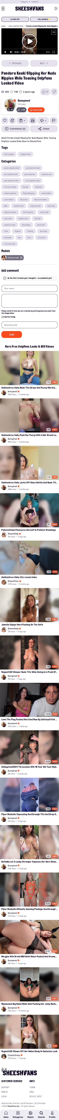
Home (3, 26)
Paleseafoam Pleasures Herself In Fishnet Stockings (28, 529)
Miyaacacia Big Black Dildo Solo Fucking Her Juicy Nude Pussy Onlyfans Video (29, 1003)
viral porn (41, 237)
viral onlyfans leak (32, 180)
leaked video (18, 206)
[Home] (29, 8)
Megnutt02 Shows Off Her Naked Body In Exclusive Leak (29, 1051)
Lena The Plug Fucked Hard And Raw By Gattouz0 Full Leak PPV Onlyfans (29, 719)
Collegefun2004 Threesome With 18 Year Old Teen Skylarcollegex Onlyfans (29, 766)
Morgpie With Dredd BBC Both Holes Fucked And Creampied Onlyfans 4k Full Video (29, 956)
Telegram (24, 2)
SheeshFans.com (13, 1106)
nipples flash (25, 154)
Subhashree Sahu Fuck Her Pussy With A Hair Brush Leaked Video (29, 435)
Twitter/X (34, 2)
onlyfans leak (35, 206)
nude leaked (8, 199)
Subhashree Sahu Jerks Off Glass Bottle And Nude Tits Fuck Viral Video (29, 482)
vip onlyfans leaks (33, 168)
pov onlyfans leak (11, 174)
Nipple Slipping (28, 193)
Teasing (30, 231)
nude (6, 231)
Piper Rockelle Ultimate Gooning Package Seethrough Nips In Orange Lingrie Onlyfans (29, 909)
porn (29, 237)
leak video (8, 218)
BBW (5, 206)
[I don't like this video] (54, 91)
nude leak (51, 206)
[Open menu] (56, 8)
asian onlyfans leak (15, 26)
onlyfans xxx (46, 174)
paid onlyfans (29, 174)
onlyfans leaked (10, 212)
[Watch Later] (12, 120)
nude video (44, 212)
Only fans (23, 199)
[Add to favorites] (4, 120)
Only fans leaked (40, 199)
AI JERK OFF (15, 19)
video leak (41, 225)
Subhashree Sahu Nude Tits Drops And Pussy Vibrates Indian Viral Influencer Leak (29, 387)
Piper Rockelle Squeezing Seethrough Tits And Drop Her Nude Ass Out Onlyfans (29, 814)
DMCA (32, 1092)
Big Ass (25, 187)
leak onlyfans (28, 212)
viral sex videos (10, 187)
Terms (32, 1087)
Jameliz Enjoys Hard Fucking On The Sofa (22, 624)
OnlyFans (38, 187)
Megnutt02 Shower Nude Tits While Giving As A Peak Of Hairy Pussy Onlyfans (29, 671)
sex (19, 237)
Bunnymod (24, 100)
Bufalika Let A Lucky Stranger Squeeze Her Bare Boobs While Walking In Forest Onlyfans (29, 861)
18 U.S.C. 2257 (36, 1096)
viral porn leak (9, 244)
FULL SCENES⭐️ (44, 19)
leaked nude (23, 218)
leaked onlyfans (10, 193)
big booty (7, 237)
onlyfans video (9, 225)
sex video (43, 231)
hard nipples (9, 154)
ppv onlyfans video (11, 180)
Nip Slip (37, 218)
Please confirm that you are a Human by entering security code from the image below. (28, 312)
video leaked (46, 193)
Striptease (26, 225)
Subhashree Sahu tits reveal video (19, 577)
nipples (17, 231)
